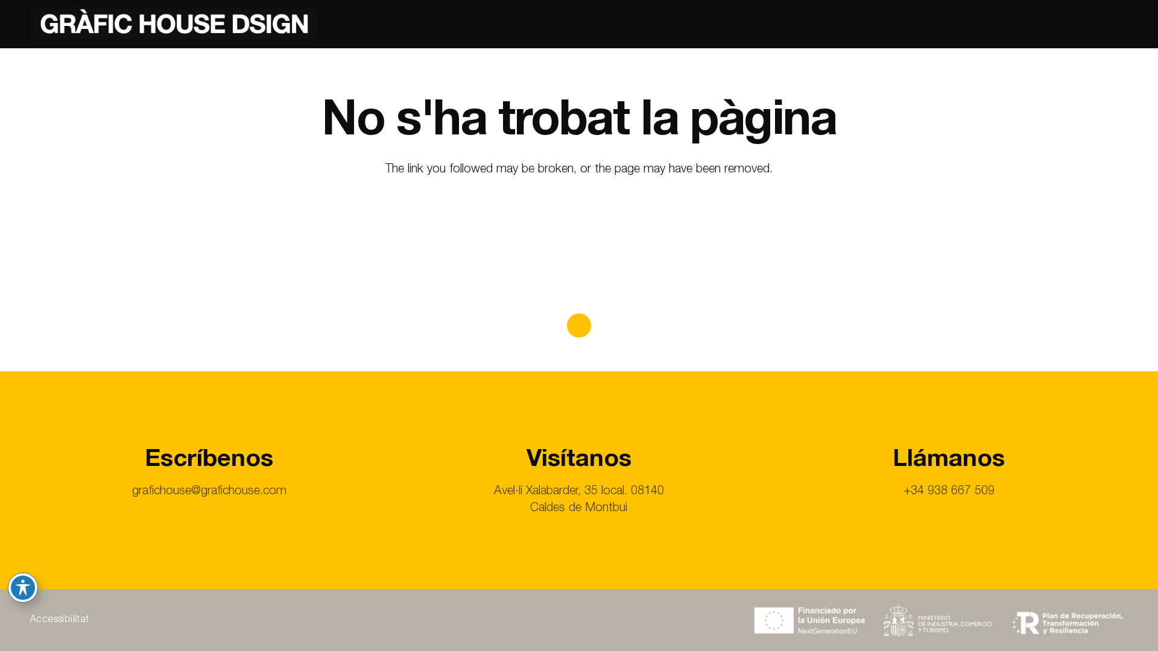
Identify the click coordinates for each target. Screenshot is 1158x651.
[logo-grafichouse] (174, 24)
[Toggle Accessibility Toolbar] (22, 587)
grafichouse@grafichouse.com (209, 492)
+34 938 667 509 (949, 492)
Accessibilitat (59, 620)
